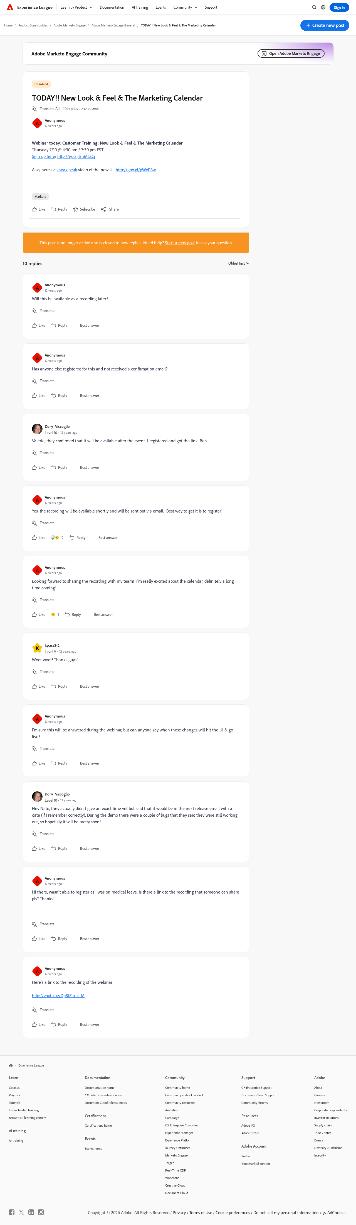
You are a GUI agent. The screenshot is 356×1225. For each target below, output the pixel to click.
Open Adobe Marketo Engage (294, 53)
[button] (324, 25)
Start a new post (180, 242)
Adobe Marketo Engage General (113, 25)
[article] (134, 306)
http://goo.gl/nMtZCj (76, 156)
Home (8, 25)
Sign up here (43, 156)
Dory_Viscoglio (57, 426)
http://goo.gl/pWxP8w (136, 169)
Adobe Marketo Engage (70, 25)
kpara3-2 (52, 645)
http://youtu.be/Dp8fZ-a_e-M (58, 995)
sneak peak (67, 169)
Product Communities (33, 25)
